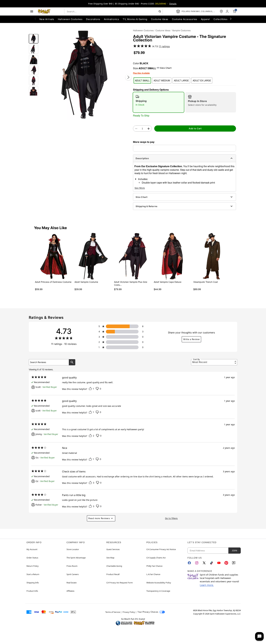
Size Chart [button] (165, 68)
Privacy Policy (129, 612)
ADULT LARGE (181, 80)
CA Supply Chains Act (156, 557)
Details (172, 3)
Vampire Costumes (181, 30)
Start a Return (32, 574)
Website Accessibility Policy (158, 582)
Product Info (32, 591)
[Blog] (234, 563)
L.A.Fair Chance (153, 574)
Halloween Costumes (143, 30)
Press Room (71, 566)
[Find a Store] (221, 11)
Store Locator (72, 549)
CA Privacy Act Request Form (119, 582)
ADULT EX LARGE (202, 80)
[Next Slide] (128, 77)
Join (234, 550)
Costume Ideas (162, 30)
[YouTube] (219, 563)
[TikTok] (211, 563)
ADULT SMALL (142, 80)
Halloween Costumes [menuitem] (70, 19)
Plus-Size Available (141, 73)
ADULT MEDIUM (162, 80)
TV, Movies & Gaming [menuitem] (135, 19)
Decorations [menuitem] (93, 19)
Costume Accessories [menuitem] (184, 19)
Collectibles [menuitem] (220, 19)
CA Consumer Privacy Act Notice (161, 549)
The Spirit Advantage (76, 557)
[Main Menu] (31, 11)
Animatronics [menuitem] (111, 19)
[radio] (158, 102)
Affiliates (70, 591)
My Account (31, 549)
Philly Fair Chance (154, 566)
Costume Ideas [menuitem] (159, 19)
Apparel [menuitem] (205, 19)
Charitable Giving (114, 566)
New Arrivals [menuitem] (46, 19)
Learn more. (207, 585)
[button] (86, 74)
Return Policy (32, 566)
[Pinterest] (226, 563)
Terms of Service (112, 612)
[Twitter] (204, 563)
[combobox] (113, 11)
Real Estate (71, 582)
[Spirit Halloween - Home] (44, 11)
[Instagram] (197, 563)
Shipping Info (32, 582)
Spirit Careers (72, 574)
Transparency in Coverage (158, 591)
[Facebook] (189, 563)
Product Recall (112, 574)
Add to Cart (195, 128)
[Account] (227, 11)
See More (140, 188)
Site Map (110, 557)
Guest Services (113, 549)
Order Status (32, 557)
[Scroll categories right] (230, 18)
